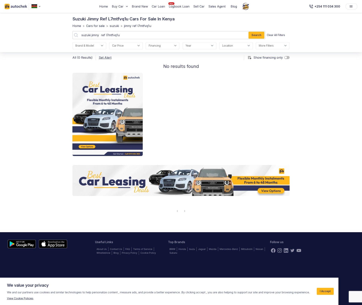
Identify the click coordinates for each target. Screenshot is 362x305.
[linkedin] (286, 250)
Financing (155, 45)
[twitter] (292, 250)
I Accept (325, 291)
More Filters (266, 45)
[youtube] (299, 250)
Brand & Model (84, 45)
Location (227, 45)
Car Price (118, 45)
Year (188, 45)
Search (256, 35)
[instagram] (279, 250)
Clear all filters (276, 35)
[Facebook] (273, 250)
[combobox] (36, 6)
